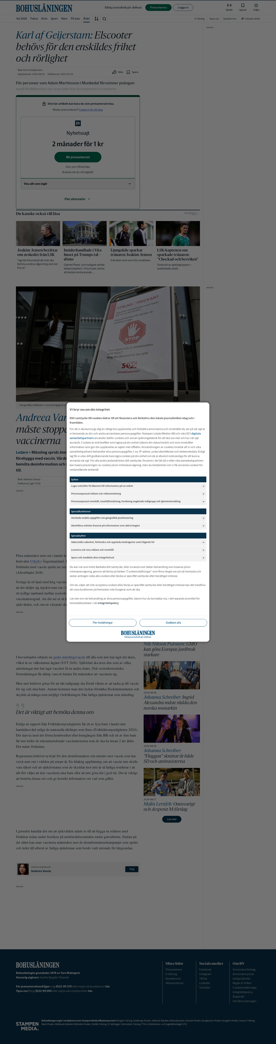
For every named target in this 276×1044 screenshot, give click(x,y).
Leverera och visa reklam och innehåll (92, 549)
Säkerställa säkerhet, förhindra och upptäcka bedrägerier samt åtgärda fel (112, 542)
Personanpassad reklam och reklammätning (96, 493)
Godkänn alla (173, 622)
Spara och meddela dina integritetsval (92, 557)
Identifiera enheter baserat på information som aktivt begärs (105, 525)
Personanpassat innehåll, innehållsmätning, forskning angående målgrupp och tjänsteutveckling (125, 501)
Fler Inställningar (103, 622)
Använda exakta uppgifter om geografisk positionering (102, 517)
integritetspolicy (108, 603)
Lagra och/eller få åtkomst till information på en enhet (102, 486)
